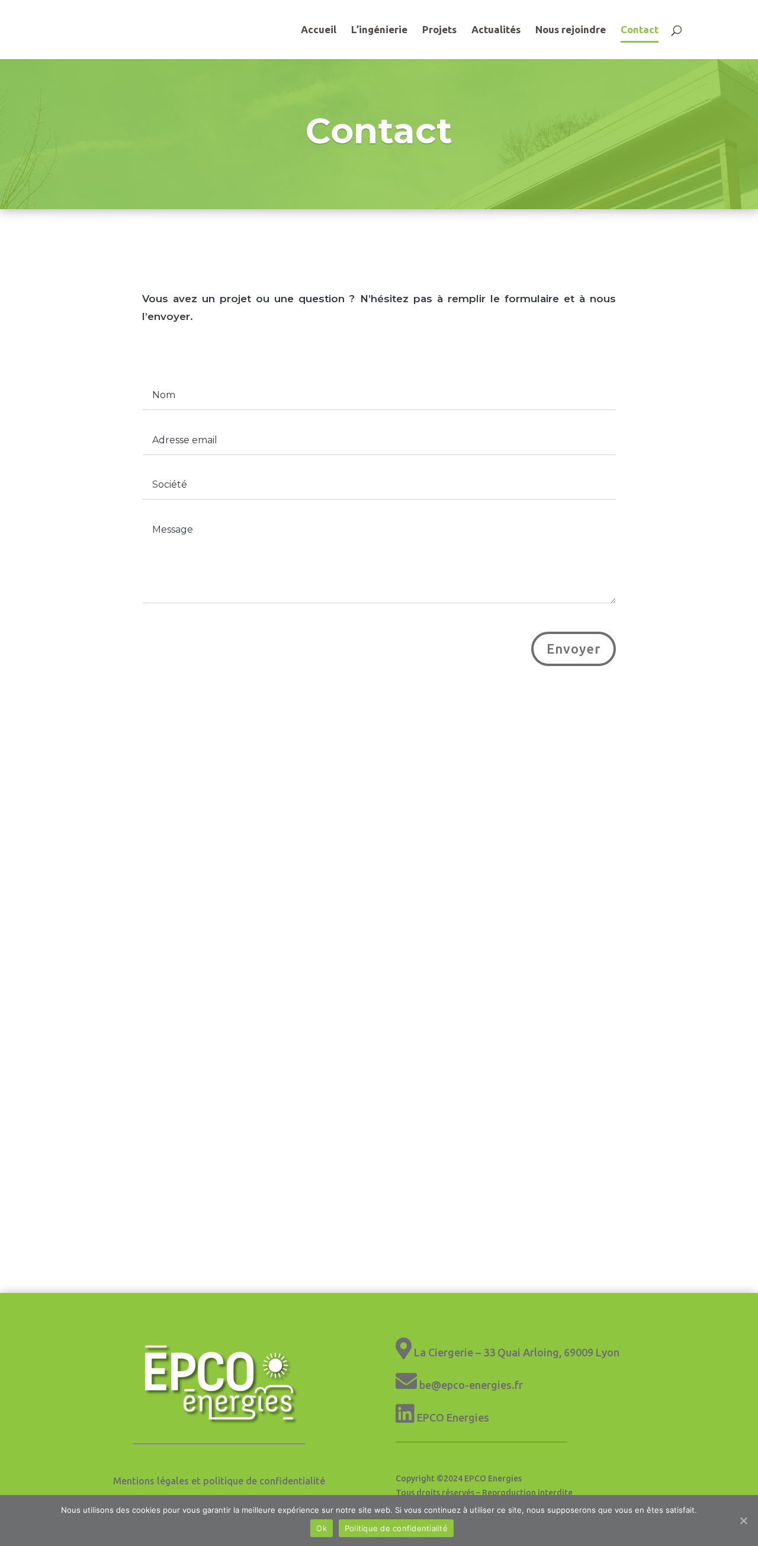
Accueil (318, 30)
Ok (321, 1528)
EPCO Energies (453, 1417)
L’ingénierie (379, 30)
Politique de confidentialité (396, 1528)
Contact (640, 30)
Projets (439, 30)
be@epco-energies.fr (471, 1385)
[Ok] (743, 1520)
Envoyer (573, 648)
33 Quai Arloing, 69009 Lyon (551, 1352)
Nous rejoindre (570, 30)
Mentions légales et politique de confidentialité (219, 1480)
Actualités (496, 30)
